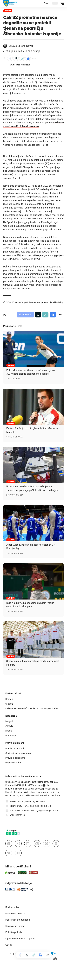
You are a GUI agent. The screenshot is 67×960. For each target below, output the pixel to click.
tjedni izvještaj (56, 302)
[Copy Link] (22, 58)
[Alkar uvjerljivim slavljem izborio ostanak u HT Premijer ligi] (33, 523)
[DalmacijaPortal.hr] (10, 3)
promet (44, 302)
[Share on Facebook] (10, 58)
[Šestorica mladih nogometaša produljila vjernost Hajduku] (33, 639)
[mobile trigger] (61, 3)
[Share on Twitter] (16, 58)
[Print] (28, 58)
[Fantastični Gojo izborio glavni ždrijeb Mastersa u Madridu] (33, 407)
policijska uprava (32, 302)
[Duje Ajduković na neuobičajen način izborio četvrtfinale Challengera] (33, 581)
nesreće (19, 302)
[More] (34, 58)
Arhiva (8, 10)
